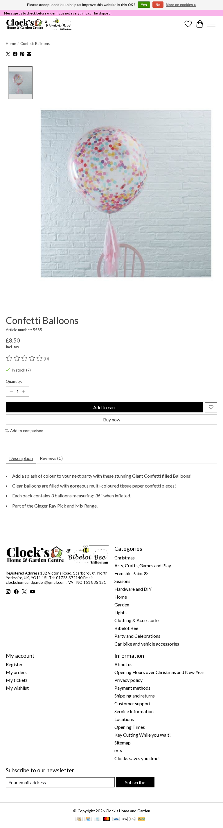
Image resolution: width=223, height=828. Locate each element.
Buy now (111, 419)
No (158, 5)
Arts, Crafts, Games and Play (142, 565)
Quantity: (14, 381)
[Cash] (79, 819)
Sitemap (122, 742)
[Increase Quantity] (23, 391)
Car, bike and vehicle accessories (146, 643)
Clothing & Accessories (137, 620)
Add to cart (104, 407)
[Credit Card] (88, 819)
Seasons (122, 581)
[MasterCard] (107, 819)
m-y (118, 750)
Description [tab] (21, 458)
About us (123, 664)
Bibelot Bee (126, 628)
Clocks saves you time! (137, 758)
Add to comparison (26, 430)
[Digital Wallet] (129, 819)
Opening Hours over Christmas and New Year (159, 672)
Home (11, 43)
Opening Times (129, 727)
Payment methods (132, 688)
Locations (124, 719)
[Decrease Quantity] (11, 391)
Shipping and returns (134, 695)
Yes (144, 5)
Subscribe (135, 782)
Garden (121, 604)
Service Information (134, 711)
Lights (120, 612)
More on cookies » (181, 5)
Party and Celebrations (137, 636)
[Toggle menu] (211, 24)
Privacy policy (128, 680)
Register (14, 664)
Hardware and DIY (133, 589)
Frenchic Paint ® (131, 573)
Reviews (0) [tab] (51, 458)
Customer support (132, 703)
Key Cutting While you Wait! (142, 735)
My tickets (17, 680)
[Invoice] (97, 819)
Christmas (124, 557)
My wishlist (17, 688)
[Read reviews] (25, 358)
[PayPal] (141, 819)
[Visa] (116, 819)
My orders (16, 672)
